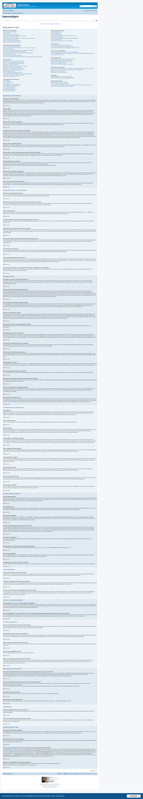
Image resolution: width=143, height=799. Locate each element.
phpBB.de (93, 231)
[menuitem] (12, 11)
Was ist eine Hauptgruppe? (56, 39)
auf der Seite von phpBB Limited (45, 733)
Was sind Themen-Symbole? (9, 90)
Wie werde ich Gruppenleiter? (57, 36)
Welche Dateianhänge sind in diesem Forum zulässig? (62, 76)
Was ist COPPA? (6, 33)
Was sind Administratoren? (56, 31)
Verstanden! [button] (133, 796)
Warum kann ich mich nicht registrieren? (11, 34)
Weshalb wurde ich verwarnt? (9, 71)
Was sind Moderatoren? (55, 33)
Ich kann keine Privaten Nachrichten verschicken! (61, 45)
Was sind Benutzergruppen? (56, 34)
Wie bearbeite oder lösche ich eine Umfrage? (12, 67)
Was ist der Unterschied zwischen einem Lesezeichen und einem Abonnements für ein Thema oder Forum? (72, 68)
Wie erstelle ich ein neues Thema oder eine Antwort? (13, 61)
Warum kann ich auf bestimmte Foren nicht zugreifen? (14, 68)
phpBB (45, 784)
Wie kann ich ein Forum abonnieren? (58, 71)
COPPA (77, 132)
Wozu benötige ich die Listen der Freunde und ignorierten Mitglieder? (64, 52)
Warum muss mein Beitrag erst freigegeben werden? (13, 75)
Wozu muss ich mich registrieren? (10, 31)
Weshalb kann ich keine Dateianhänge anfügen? (12, 69)
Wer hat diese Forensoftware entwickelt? (59, 82)
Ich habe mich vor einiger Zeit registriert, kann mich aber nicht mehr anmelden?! (19, 38)
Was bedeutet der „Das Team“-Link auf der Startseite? (62, 40)
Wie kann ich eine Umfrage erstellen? (10, 64)
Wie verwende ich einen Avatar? (9, 54)
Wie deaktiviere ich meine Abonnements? (59, 72)
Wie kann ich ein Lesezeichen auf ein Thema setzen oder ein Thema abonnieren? (67, 69)
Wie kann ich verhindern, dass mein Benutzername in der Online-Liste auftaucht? (19, 47)
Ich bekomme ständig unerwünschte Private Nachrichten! (62, 46)
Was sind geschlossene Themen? (10, 89)
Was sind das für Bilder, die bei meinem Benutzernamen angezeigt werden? (18, 52)
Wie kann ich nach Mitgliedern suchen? (59, 62)
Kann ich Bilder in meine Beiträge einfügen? (11, 84)
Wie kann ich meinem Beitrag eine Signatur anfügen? (13, 63)
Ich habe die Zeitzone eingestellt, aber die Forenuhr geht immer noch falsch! (18, 50)
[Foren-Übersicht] (10, 5)
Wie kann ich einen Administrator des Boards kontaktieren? (62, 86)
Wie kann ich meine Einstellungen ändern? (11, 46)
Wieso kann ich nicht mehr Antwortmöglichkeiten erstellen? (15, 66)
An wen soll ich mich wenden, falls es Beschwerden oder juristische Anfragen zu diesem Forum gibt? (71, 84)
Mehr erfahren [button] (60, 796)
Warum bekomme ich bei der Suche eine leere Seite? (61, 61)
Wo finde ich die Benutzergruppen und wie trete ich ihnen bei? (63, 35)
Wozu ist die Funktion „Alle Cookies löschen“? (12, 42)
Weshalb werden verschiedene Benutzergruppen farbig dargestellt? (64, 38)
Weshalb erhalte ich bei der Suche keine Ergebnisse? (61, 60)
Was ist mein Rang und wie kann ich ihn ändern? (13, 55)
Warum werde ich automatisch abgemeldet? (12, 40)
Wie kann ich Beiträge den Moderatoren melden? (13, 72)
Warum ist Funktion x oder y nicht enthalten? (60, 83)
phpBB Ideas (67, 740)
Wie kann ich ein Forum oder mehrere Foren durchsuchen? (63, 59)
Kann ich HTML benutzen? (8, 81)
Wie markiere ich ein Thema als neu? (10, 76)
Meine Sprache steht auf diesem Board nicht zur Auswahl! (14, 51)
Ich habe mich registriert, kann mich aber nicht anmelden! (14, 35)
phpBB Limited (84, 231)
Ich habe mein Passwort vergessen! (10, 39)
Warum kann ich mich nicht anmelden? (11, 36)
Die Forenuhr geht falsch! (8, 48)
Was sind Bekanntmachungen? (9, 86)
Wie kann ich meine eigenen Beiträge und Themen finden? (62, 64)
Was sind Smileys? (7, 83)
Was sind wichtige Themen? (8, 88)
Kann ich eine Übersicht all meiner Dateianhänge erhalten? (62, 77)
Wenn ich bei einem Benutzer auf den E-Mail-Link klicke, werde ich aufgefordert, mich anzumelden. (23, 56)
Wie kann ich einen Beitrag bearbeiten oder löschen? (13, 62)
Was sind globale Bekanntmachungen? (11, 85)
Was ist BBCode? (6, 80)
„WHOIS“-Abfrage (9, 750)
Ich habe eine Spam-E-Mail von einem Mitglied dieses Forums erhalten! (65, 47)
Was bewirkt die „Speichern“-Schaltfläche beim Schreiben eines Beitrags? (18, 73)
